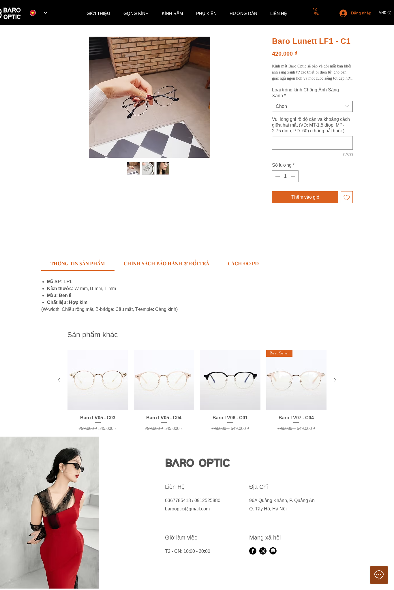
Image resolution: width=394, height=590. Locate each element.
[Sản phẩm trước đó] (59, 379)
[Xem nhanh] (97, 380)
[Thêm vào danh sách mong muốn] (347, 197)
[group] (197, 391)
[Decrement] (277, 176)
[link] (77, 263)
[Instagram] (263, 551)
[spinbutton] (285, 176)
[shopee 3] (273, 551)
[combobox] (312, 106)
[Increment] (294, 176)
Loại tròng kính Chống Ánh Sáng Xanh (305, 92)
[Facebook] (252, 551)
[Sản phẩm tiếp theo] (334, 379)
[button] (316, 11)
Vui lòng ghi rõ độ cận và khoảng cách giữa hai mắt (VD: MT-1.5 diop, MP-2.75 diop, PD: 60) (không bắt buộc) (311, 125)
